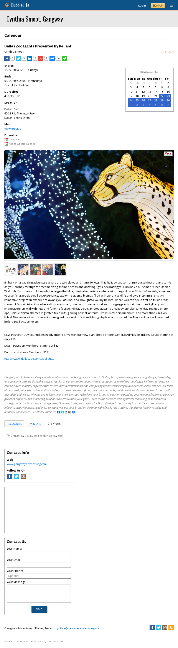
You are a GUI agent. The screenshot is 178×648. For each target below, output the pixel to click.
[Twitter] (16, 478)
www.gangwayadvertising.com (27, 464)
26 (143, 100)
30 (149, 83)
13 (149, 92)
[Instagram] (23, 478)
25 (137, 100)
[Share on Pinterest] (168, 154)
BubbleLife (20, 5)
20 (149, 96)
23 (168, 96)
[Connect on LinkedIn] (66, 412)
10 (130, 92)
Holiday (43, 435)
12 (143, 92)
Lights (52, 435)
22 (161, 96)
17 (130, 96)
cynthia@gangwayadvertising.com (78, 628)
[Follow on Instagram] (69, 412)
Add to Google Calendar (22, 143)
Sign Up (158, 5)
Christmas (17, 435)
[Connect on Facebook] (58, 412)
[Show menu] (169, 5)
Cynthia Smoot (13, 52)
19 (143, 96)
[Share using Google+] (40, 60)
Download (14, 139)
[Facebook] (9, 478)
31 (155, 83)
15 (161, 92)
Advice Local (11, 641)
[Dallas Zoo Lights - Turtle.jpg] (35, 269)
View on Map (12, 129)
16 (168, 92)
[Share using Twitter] (18, 60)
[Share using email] (52, 60)
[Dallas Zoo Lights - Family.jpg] (48, 269)
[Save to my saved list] (64, 60)
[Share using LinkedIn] (29, 60)
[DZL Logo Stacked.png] (10, 269)
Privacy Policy (38, 641)
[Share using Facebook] (7, 60)
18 (137, 96)
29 (143, 83)
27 (130, 83)
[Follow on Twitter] (62, 412)
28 (137, 83)
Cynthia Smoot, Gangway (35, 18)
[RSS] (171, 627)
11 (137, 92)
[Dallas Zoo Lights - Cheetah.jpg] (60, 269)
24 (130, 100)
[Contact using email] (73, 412)
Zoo (60, 435)
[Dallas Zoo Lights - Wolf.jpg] (23, 269)
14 (155, 92)
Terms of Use (56, 641)
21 (155, 96)
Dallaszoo (31, 435)
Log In (142, 5)
